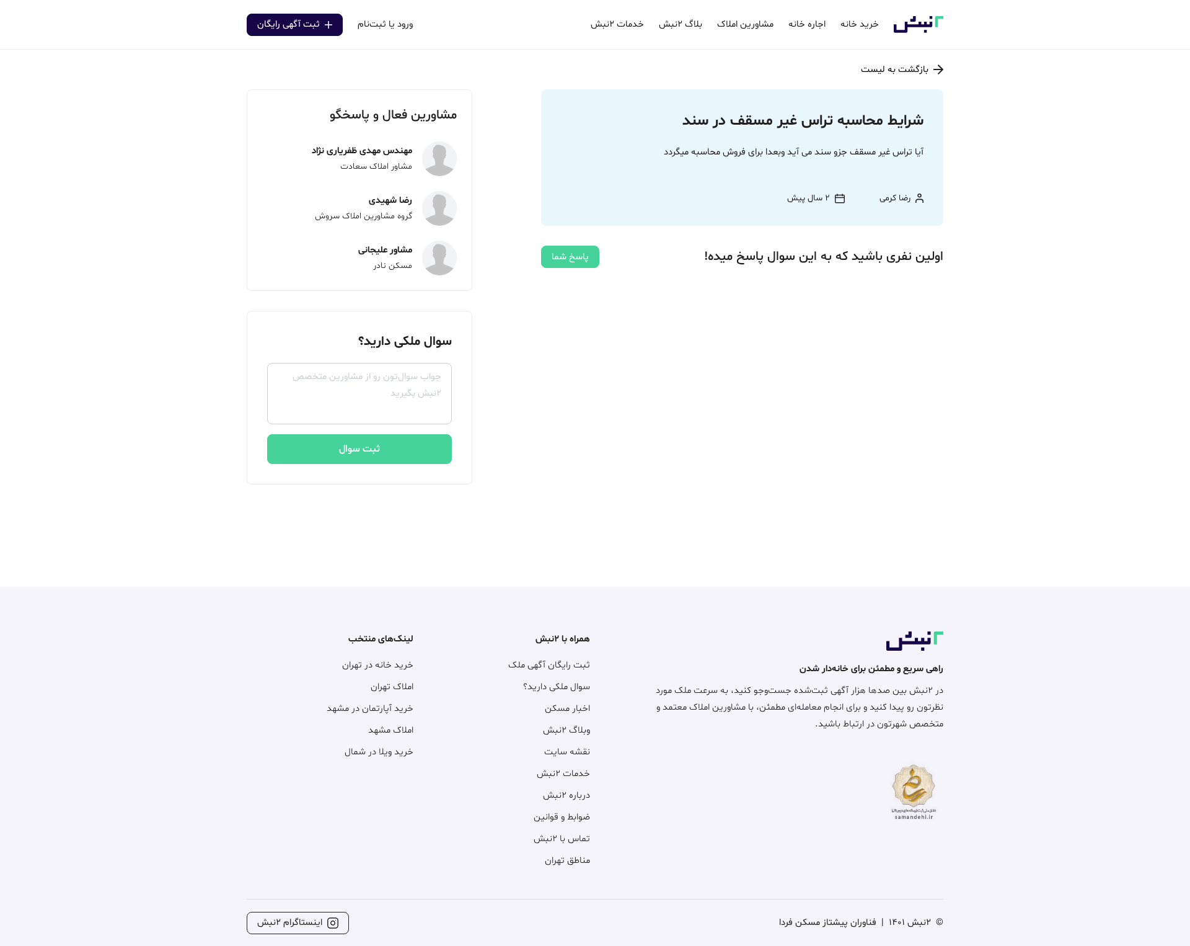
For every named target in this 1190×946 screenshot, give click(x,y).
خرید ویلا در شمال (379, 752)
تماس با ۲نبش (562, 839)
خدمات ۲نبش (563, 773)
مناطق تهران (567, 860)
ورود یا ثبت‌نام (385, 24)
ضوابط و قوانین (562, 817)
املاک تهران (392, 687)
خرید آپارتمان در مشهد (370, 708)
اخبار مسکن (567, 708)
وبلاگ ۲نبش (566, 730)
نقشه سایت (567, 752)
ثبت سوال (359, 449)
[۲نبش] (918, 30)
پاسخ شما (570, 257)
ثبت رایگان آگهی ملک (549, 665)
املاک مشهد (390, 730)
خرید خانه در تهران (377, 665)
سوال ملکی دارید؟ (556, 687)
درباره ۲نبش (566, 795)
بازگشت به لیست (894, 69)
